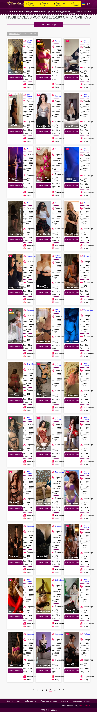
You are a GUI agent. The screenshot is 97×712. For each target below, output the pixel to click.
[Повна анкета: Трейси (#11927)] (71, 164)
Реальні (25, 12)
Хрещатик (59, 41)
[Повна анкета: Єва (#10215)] (15, 271)
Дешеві (33, 12)
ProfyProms (85, 705)
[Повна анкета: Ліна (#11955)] (43, 595)
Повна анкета (15, 78)
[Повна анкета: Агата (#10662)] (71, 325)
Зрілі (52, 12)
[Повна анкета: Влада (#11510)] (71, 56)
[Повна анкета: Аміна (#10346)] (43, 56)
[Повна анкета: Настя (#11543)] (71, 649)
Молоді (46, 12)
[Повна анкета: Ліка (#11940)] (71, 271)
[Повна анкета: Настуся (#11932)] (15, 110)
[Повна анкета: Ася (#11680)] (43, 649)
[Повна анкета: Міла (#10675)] (43, 487)
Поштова (58, 149)
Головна (11, 12)
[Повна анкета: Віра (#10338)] (15, 325)
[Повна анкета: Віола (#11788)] (43, 379)
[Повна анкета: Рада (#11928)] (43, 110)
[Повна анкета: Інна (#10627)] (15, 649)
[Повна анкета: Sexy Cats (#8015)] (43, 164)
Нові (18, 12)
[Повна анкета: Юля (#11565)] (43, 218)
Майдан (87, 634)
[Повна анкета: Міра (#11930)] (71, 541)
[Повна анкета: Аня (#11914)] (15, 433)
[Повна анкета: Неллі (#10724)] (15, 379)
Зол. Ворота (86, 41)
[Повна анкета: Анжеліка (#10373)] (43, 541)
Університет (31, 256)
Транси (79, 12)
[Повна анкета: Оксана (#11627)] (71, 595)
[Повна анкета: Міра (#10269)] (71, 110)
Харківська (59, 634)
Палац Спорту (29, 41)
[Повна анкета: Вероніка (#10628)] (15, 541)
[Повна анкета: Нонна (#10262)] (43, 271)
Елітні (40, 12)
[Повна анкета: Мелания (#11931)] (43, 433)
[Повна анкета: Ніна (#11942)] (15, 218)
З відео (72, 13)
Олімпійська (88, 203)
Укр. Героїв (57, 310)
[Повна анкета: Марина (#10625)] (15, 487)
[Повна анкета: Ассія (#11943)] (15, 164)
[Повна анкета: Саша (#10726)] (71, 218)
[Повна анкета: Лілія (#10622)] (71, 487)
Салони (87, 12)
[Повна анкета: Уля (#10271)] (15, 56)
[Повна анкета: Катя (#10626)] (15, 595)
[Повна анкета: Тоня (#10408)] (71, 379)
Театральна (59, 203)
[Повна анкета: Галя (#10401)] (71, 433)
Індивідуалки (62, 12)
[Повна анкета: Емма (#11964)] (43, 325)
